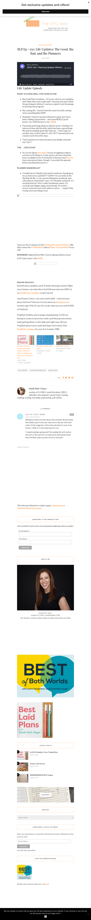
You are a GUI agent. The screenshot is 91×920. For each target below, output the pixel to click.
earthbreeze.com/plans (29, 293)
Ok (46, 916)
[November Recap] (64, 340)
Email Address (24, 531)
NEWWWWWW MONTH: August (41, 775)
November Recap (62, 346)
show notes (53, 370)
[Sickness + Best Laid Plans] (45, 340)
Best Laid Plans (45, 44)
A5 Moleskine (37, 247)
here (46, 884)
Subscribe (23, 846)
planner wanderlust (38, 370)
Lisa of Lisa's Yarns (35, 414)
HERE (52, 122)
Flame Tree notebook (59, 247)
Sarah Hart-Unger (38, 388)
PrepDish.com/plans (26, 329)
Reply (71, 414)
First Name (23, 539)
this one (69, 157)
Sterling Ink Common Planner (57, 245)
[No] (88, 914)
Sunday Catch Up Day (37, 764)
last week (41, 152)
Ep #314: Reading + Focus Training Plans (44, 752)
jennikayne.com (62, 302)
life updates (22, 370)
